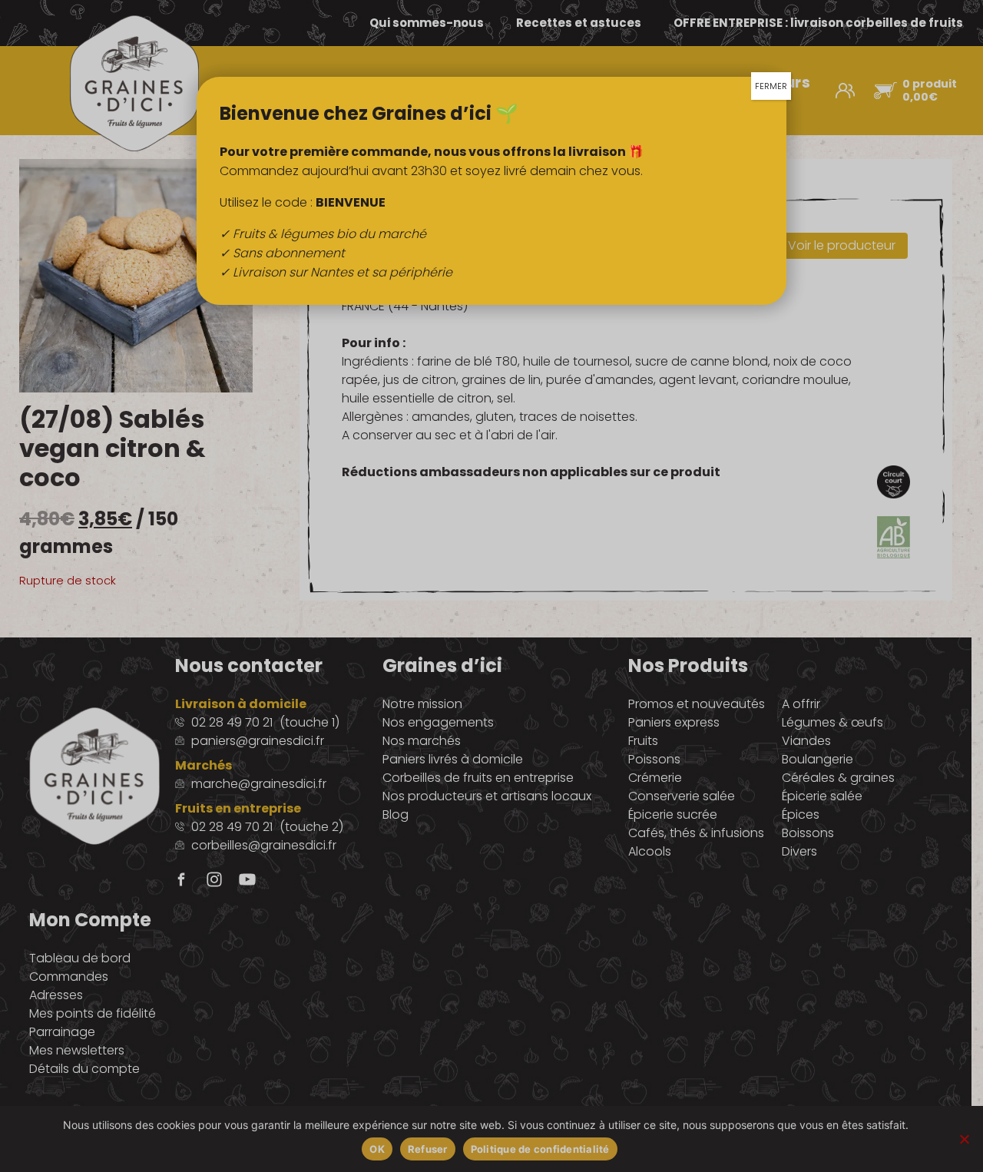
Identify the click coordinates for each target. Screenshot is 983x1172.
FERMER (771, 86)
